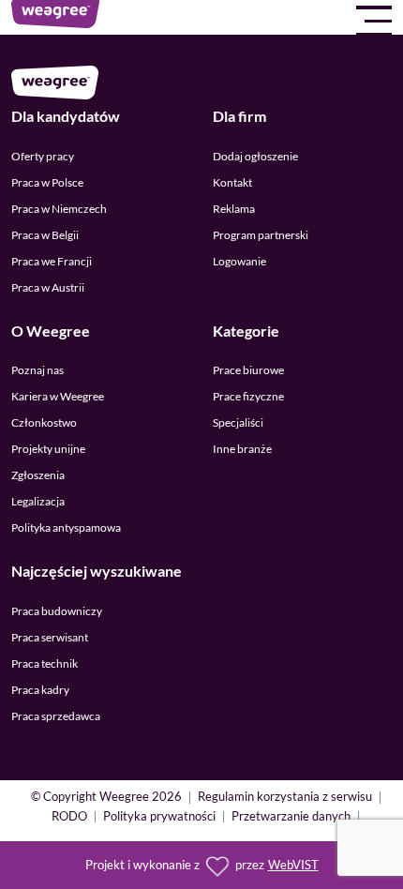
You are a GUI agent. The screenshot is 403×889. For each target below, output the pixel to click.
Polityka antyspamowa (66, 527)
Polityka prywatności (159, 817)
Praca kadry (40, 690)
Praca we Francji (51, 261)
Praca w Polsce (47, 182)
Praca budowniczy (56, 611)
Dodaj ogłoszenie (255, 156)
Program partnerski (260, 235)
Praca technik (44, 663)
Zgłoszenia (38, 475)
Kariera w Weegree (57, 396)
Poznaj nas (37, 370)
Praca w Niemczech (59, 209)
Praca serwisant (49, 637)
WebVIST (293, 865)
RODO (69, 817)
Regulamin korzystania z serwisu (285, 797)
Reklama (234, 209)
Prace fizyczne (248, 396)
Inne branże (242, 449)
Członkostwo (44, 422)
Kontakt (232, 182)
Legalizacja (38, 501)
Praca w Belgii (45, 235)
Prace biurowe (248, 370)
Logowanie (239, 261)
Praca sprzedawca (55, 716)
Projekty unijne (48, 449)
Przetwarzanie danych (291, 817)
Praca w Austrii (47, 287)
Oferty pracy (42, 156)
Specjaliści (238, 422)
